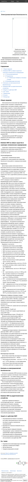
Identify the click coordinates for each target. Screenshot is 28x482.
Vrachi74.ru (4, 1)
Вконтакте (19, 470)
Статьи (3, 11)
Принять (25, 480)
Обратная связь (5, 470)
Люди (12, 1)
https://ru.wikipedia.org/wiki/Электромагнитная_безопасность (9, 454)
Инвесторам (13, 470)
